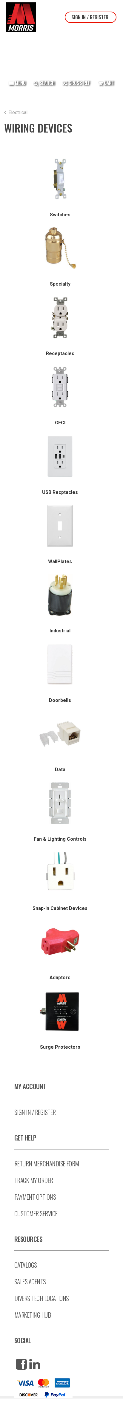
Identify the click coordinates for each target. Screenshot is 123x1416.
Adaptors (60, 977)
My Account (30, 1086)
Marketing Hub (32, 1314)
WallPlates (60, 561)
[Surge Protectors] (60, 1011)
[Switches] (60, 179)
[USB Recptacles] (60, 456)
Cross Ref (78, 82)
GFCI (60, 423)
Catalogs (25, 1264)
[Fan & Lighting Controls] (60, 803)
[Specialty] (60, 248)
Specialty (60, 284)
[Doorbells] (60, 664)
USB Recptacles (60, 492)
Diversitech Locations (41, 1298)
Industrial (60, 631)
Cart (109, 82)
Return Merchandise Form (46, 1163)
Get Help (25, 1137)
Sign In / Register (89, 17)
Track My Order (33, 1180)
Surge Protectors (60, 1047)
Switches (60, 215)
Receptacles (60, 353)
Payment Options (35, 1196)
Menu (20, 82)
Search (46, 82)
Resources (28, 1239)
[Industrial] (60, 595)
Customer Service (36, 1213)
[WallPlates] (60, 525)
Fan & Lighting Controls (60, 839)
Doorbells (60, 700)
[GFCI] (60, 387)
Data (60, 769)
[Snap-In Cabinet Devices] (60, 872)
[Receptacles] (60, 317)
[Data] (60, 734)
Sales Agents (30, 1281)
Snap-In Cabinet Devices (60, 908)
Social (22, 1340)
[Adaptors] (60, 942)
